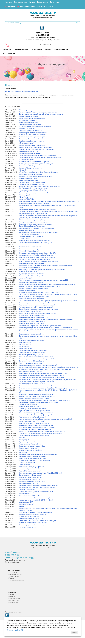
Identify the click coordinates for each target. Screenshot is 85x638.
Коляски (47, 49)
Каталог (32, 2)
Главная (11, 594)
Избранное (11, 6)
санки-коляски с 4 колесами (25, 95)
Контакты (8, 2)
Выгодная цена (42, 2)
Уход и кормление (9, 53)
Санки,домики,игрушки (61, 49)
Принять (74, 632)
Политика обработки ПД (15, 630)
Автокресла (7, 49)
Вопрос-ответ (55, 2)
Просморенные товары (27, 6)
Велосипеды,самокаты (21, 49)
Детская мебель (37, 49)
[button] (3, 70)
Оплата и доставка (20, 2)
